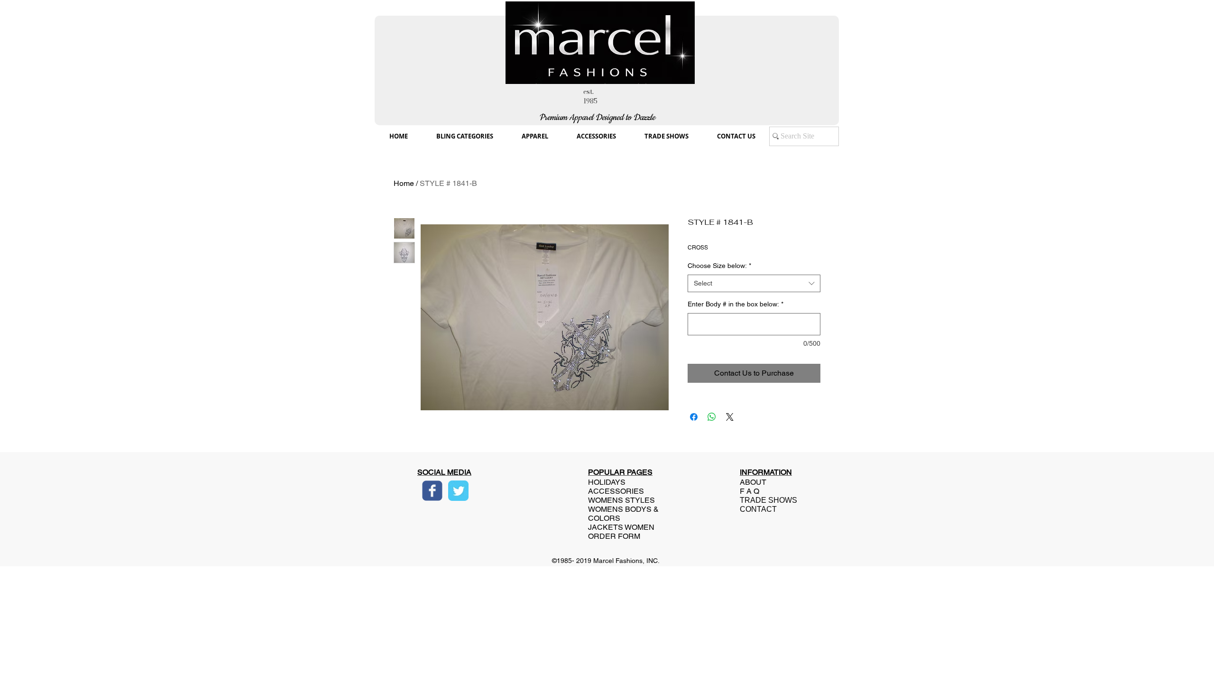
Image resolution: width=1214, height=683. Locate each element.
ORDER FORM (614, 536)
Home (404, 183)
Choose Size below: (719, 265)
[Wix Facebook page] (432, 490)
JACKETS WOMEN (621, 527)
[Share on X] (730, 417)
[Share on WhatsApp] (711, 417)
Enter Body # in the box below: (735, 304)
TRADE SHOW (766, 500)
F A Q (749, 491)
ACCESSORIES (616, 491)
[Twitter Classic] (458, 490)
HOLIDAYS (606, 482)
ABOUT (753, 482)
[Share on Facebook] (693, 417)
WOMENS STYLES (621, 500)
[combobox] (754, 284)
